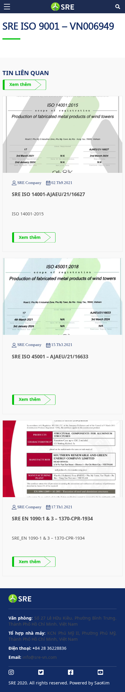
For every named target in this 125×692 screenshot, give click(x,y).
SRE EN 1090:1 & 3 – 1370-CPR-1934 (52, 518)
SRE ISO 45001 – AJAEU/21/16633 (50, 356)
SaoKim (102, 683)
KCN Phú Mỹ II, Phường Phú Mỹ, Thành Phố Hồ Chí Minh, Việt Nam (62, 636)
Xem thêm (20, 84)
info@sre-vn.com (39, 657)
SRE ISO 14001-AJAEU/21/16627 (48, 194)
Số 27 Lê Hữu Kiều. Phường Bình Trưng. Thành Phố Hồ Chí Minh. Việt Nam (62, 621)
